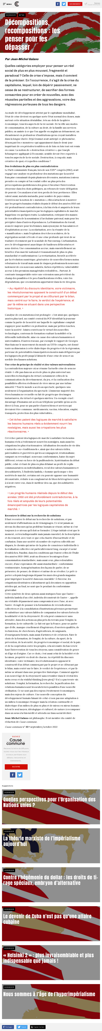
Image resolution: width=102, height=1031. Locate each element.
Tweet (23, 1027)
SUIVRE (16, 767)
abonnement (75, 4)
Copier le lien (38, 1027)
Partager (9, 1027)
